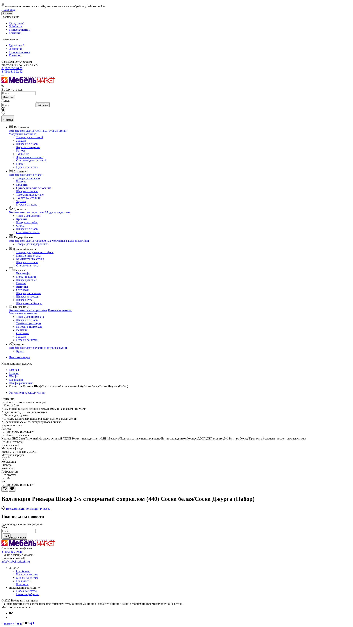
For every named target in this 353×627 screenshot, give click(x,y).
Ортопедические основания (33, 188)
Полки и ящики (26, 276)
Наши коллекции (19, 357)
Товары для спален (28, 178)
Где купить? (16, 23)
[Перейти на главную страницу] (28, 82)
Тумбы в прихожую (28, 323)
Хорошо (7, 13)
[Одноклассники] (10, 617)
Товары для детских (28, 215)
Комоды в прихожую (29, 326)
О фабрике (15, 26)
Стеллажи (22, 289)
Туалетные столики (28, 197)
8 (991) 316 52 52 (11, 71)
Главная (14, 369)
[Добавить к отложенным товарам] (4, 489)
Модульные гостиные (22, 134)
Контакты (15, 33)
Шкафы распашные (28, 293)
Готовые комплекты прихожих (28, 310)
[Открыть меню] (2, 75)
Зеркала (21, 140)
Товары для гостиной (29, 137)
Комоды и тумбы (27, 222)
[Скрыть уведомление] (2, 4)
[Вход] (3, 109)
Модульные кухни (55, 347)
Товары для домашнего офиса (35, 252)
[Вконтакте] (11, 613)
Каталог (14, 373)
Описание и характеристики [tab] (27, 392)
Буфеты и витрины (28, 147)
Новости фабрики (27, 594)
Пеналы (21, 283)
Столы (20, 225)
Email (4, 527)
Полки (20, 163)
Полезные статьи (27, 590)
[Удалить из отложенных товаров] (12, 489)
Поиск (5, 100)
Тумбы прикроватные (30, 194)
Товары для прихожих (30, 316)
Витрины (22, 286)
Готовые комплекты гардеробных (30, 240)
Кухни (20, 351)
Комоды (21, 150)
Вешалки (22, 329)
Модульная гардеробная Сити (70, 240)
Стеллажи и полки (28, 232)
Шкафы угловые (26, 280)
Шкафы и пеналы (27, 143)
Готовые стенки (57, 130)
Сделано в (11, 623)
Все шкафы (23, 273)
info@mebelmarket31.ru (15, 561)
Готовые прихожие (60, 310)
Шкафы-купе (24, 299)
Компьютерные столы (30, 258)
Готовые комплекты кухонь (26, 347)
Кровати (21, 184)
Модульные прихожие (23, 313)
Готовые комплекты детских (26, 212)
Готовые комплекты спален (26, 174)
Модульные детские (57, 212)
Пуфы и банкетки (27, 167)
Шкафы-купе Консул (29, 303)
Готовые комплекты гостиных (28, 130)
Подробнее (8, 9)
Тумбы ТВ (22, 153)
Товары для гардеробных (32, 244)
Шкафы (13, 376)
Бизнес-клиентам (19, 29)
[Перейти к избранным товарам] (3, 113)
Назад (9, 119)
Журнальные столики (29, 157)
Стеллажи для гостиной (31, 160)
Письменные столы (28, 255)
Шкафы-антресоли (28, 296)
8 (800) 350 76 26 (11, 68)
